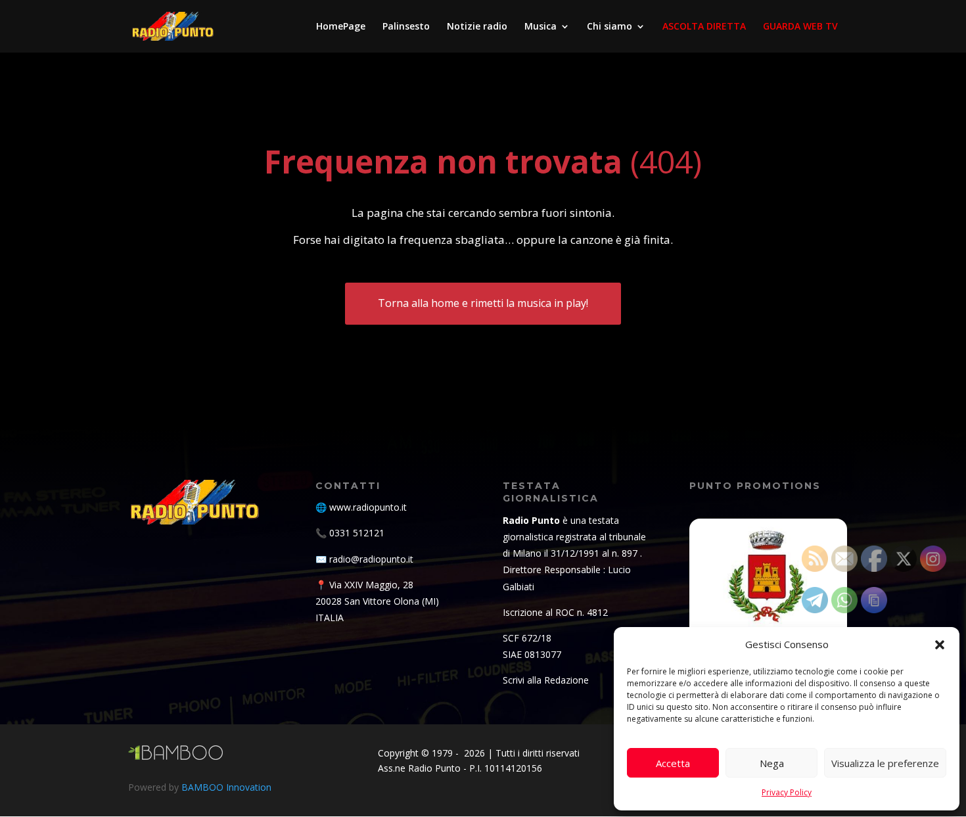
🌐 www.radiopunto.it (361, 507)
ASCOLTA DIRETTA (704, 27)
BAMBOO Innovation (226, 787)
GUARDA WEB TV (800, 27)
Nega (772, 763)
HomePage (340, 27)
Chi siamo (609, 27)
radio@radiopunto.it (371, 559)
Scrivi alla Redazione (546, 680)
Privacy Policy (787, 792)
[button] (939, 644)
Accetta (673, 763)
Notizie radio (477, 27)
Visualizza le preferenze (885, 763)
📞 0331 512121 (349, 532)
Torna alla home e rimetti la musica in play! (483, 303)
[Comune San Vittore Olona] (768, 597)
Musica (540, 27)
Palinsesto (406, 27)
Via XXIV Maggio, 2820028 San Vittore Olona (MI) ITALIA (377, 601)
